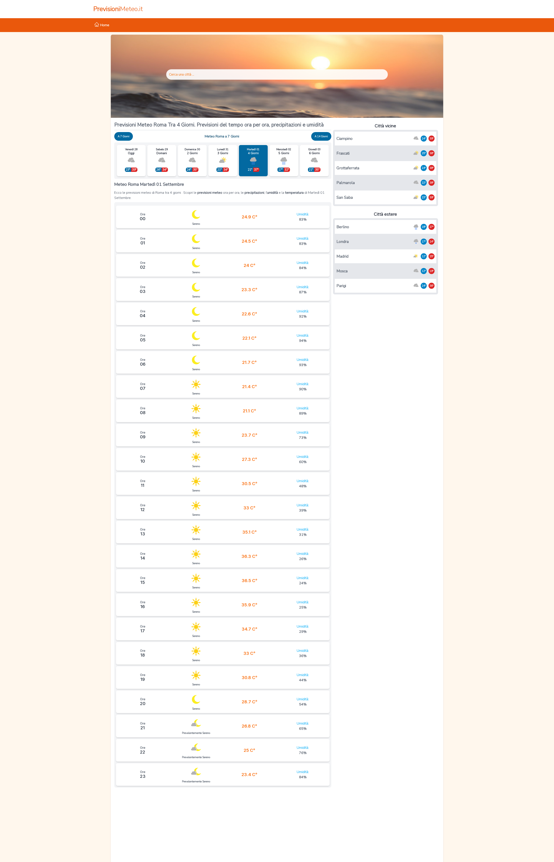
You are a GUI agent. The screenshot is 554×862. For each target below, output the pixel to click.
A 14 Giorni (321, 136)
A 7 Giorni (123, 136)
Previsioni (118, 9)
